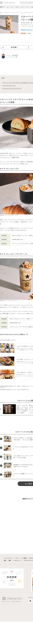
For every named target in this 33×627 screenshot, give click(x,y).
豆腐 (32, 7)
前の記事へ (14, 47)
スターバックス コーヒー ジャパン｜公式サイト (13, 334)
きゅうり (22, 7)
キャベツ (28, 7)
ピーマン (12, 7)
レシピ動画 (23, 558)
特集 (5, 560)
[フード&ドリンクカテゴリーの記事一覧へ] (23, 33)
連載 (10, 560)
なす (8, 7)
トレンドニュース (8, 558)
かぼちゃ (17, 7)
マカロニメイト (17, 560)
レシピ (16, 558)
